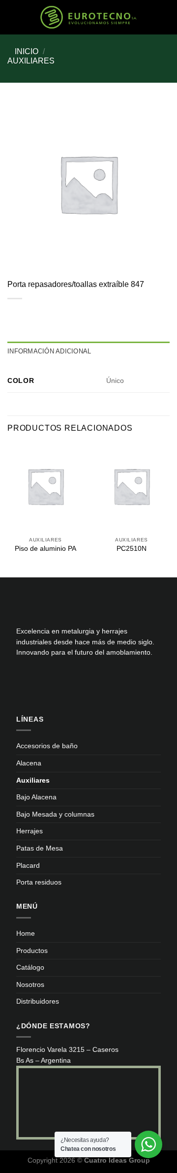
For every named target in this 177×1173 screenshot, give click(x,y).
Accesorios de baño (47, 746)
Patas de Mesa (39, 848)
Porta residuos (38, 882)
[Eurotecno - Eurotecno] (88, 17)
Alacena (28, 763)
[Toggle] (157, 763)
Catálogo (30, 967)
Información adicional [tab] (49, 351)
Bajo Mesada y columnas (55, 814)
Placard (28, 865)
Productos (32, 950)
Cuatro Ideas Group (117, 1160)
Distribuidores (37, 1001)
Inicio (26, 51)
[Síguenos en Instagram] (40, 680)
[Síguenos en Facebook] (24, 680)
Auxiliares (31, 61)
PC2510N (132, 548)
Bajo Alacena (36, 797)
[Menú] (22, 17)
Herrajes (29, 831)
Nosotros (30, 984)
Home (25, 933)
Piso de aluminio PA (45, 548)
